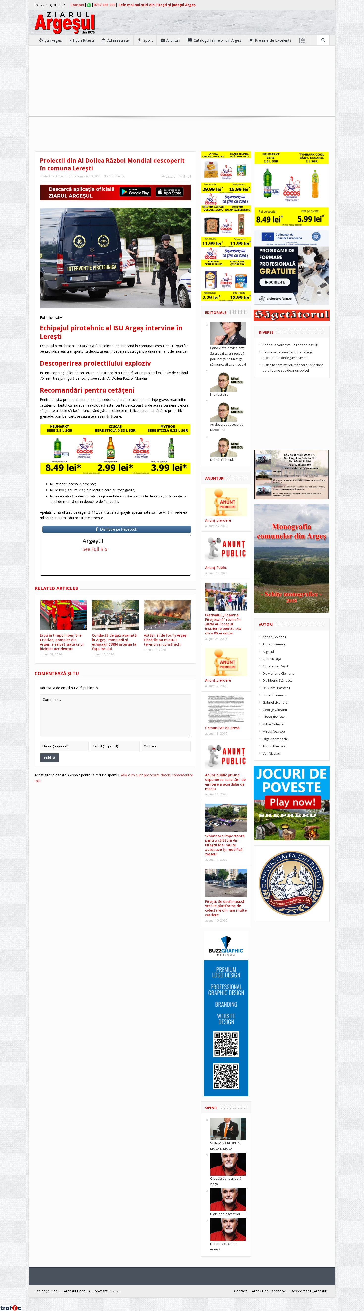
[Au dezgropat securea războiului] (228, 409)
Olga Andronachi (275, 739)
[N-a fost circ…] (228, 380)
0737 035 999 (104, 4)
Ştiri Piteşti (85, 40)
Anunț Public (216, 567)
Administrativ (118, 40)
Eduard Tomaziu (275, 695)
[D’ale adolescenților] (228, 1199)
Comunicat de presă (222, 727)
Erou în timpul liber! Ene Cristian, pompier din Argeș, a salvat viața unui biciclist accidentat (62, 642)
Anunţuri (173, 40)
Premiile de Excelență (273, 40)
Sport (148, 40)
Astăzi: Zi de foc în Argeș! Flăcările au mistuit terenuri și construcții (165, 640)
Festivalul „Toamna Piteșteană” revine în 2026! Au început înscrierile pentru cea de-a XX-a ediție (223, 624)
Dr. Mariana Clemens (278, 673)
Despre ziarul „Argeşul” (308, 1291)
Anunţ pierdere (218, 520)
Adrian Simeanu (275, 644)
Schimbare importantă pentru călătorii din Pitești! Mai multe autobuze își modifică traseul (225, 845)
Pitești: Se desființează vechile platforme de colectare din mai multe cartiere (226, 908)
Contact (77, 4)
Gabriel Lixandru (275, 702)
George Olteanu (275, 709)
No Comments (114, 176)
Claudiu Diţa (272, 658)
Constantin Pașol (275, 666)
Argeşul (60, 176)
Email (187, 176)
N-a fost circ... (220, 394)
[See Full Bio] (109, 549)
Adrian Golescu (274, 637)
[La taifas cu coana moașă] (228, 1229)
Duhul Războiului (222, 459)
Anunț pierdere (218, 680)
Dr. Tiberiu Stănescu (278, 680)
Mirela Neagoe (274, 731)
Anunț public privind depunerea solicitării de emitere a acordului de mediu (225, 782)
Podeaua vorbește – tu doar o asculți (290, 345)
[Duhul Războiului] (228, 445)
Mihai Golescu (273, 724)
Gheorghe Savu (274, 717)
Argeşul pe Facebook (269, 1291)
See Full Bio (95, 549)
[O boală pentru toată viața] (228, 1164)
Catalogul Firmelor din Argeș (217, 40)
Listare (170, 176)
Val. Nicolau (271, 753)
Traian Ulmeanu (275, 746)
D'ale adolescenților (225, 1214)
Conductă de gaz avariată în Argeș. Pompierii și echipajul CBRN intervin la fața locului (114, 642)
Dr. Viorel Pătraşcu (276, 688)
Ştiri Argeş (53, 40)
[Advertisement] (182, 81)
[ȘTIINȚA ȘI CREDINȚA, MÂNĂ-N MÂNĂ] (228, 1128)
